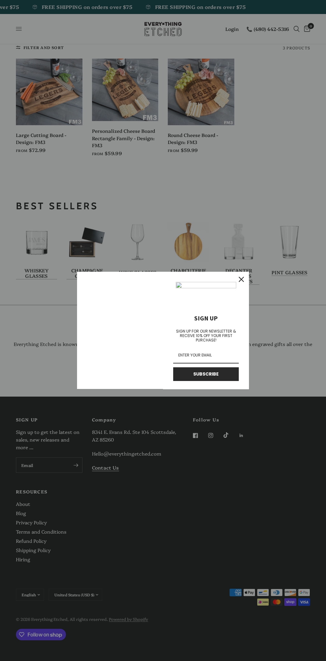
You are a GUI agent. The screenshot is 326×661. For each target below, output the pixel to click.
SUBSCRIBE (206, 374)
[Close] (241, 279)
